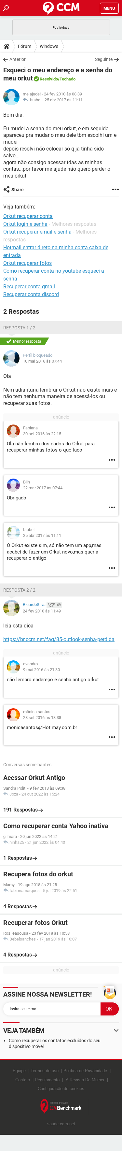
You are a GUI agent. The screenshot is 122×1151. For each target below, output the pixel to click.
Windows (49, 46)
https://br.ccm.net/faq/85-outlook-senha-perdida (59, 639)
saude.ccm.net (61, 1123)
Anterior (17, 59)
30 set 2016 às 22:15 (42, 433)
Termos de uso (45, 1070)
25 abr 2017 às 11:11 (64, 99)
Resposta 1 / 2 (19, 327)
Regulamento (47, 1079)
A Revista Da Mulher (85, 1079)
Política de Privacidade (85, 1070)
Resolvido (49, 79)
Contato (22, 1079)
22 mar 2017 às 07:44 (42, 487)
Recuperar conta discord (31, 294)
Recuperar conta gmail (29, 286)
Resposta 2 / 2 (19, 590)
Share (17, 189)
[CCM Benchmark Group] (61, 1107)
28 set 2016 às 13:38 (42, 717)
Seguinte (104, 59)
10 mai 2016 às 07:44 (42, 361)
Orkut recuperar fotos (27, 263)
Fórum (24, 46)
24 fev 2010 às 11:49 (42, 611)
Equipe (19, 1070)
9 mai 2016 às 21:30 (41, 669)
